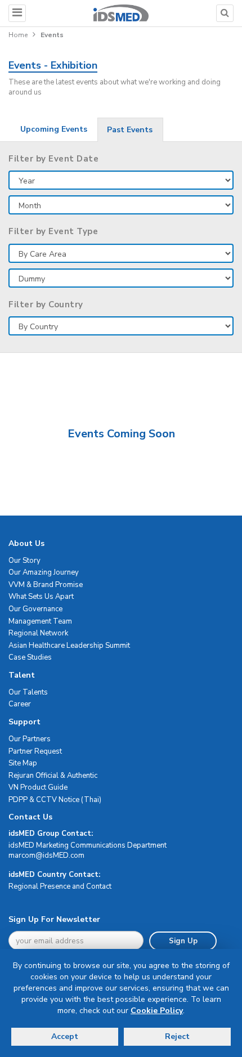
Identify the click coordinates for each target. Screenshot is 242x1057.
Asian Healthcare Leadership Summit (69, 646)
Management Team (40, 621)
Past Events (130, 129)
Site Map (22, 763)
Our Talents (28, 692)
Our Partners (29, 739)
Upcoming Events (53, 129)
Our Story (24, 561)
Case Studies (30, 657)
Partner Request (35, 751)
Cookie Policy (157, 1010)
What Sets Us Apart (41, 597)
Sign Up (183, 941)
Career (19, 704)
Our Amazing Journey (43, 572)
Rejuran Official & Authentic (52, 776)
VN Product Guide (38, 787)
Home (18, 34)
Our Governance (35, 609)
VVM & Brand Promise (45, 585)
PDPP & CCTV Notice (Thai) (54, 800)
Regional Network (38, 633)
